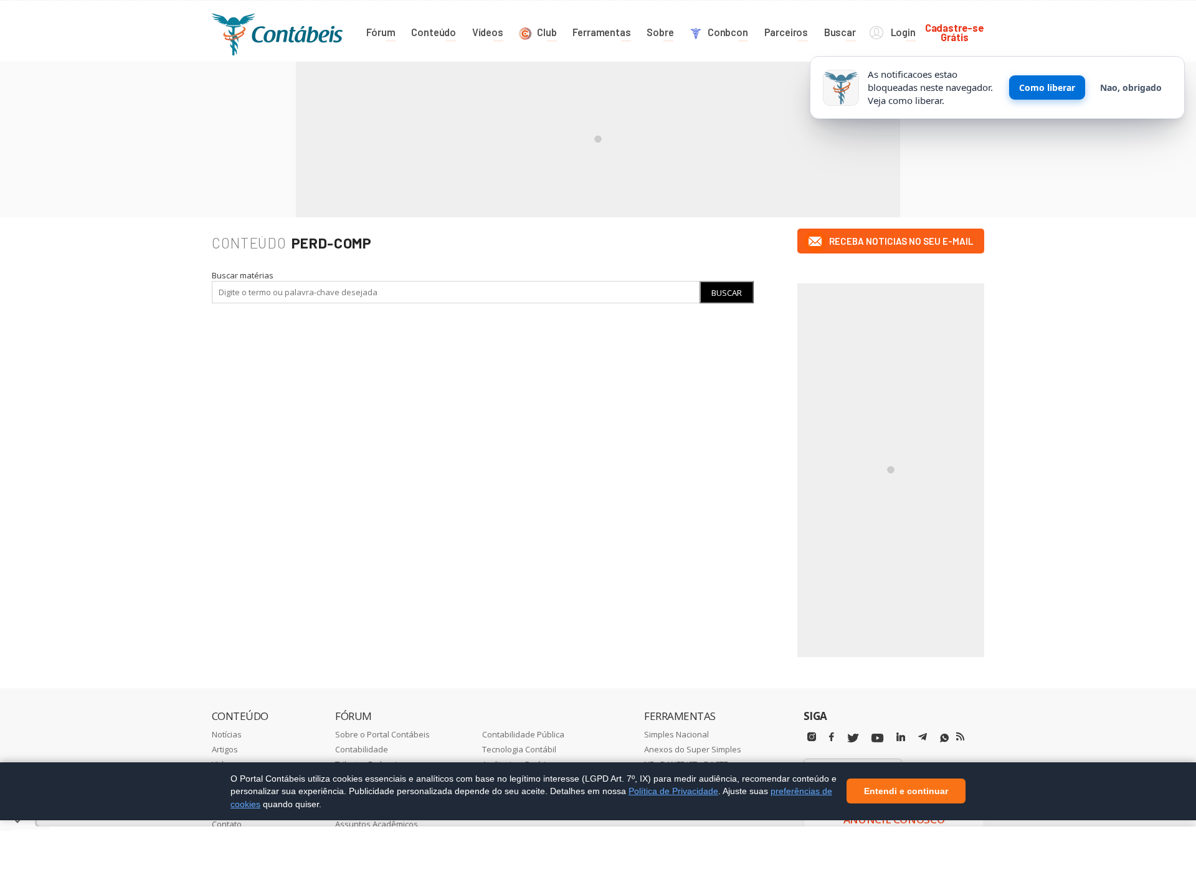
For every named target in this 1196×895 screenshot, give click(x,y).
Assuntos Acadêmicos (376, 824)
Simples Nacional (676, 734)
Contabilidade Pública (523, 734)
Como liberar (1047, 87)
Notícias (227, 734)
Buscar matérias (242, 275)
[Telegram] (922, 738)
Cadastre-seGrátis (954, 32)
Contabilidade (361, 749)
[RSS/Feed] (960, 736)
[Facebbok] (831, 737)
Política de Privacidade (673, 791)
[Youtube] (877, 738)
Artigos (225, 749)
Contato (227, 824)
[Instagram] (812, 737)
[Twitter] (852, 738)
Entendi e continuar (906, 792)
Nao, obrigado (1131, 87)
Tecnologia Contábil (519, 749)
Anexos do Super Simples (692, 749)
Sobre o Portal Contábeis (382, 734)
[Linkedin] (901, 737)
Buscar (726, 292)
